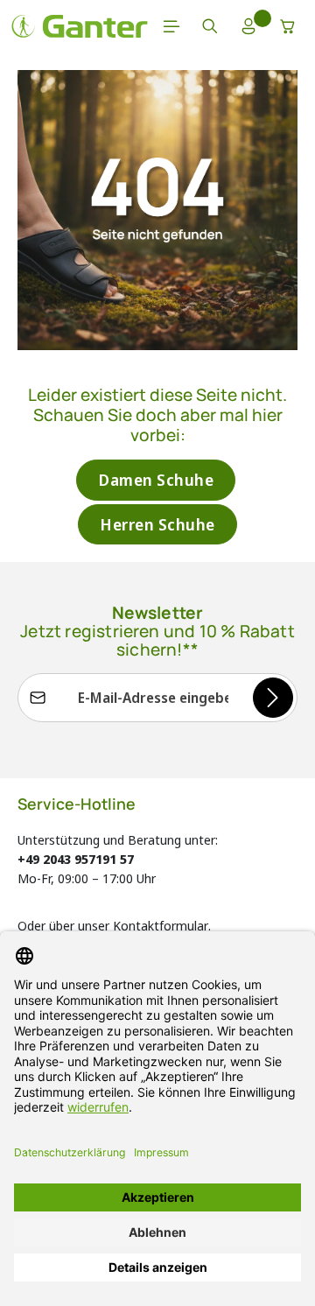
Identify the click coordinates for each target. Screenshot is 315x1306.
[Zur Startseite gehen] (79, 26)
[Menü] (171, 26)
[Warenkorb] (288, 26)
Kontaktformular (160, 925)
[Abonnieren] (273, 698)
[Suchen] (210, 26)
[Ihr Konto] (248, 26)
